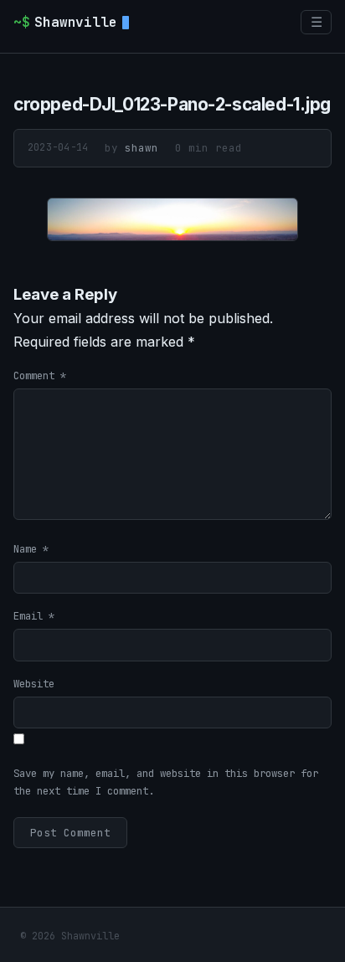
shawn (141, 148)
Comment (39, 375)
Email (33, 616)
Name (31, 549)
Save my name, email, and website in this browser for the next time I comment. (165, 782)
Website (33, 683)
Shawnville (65, 22)
